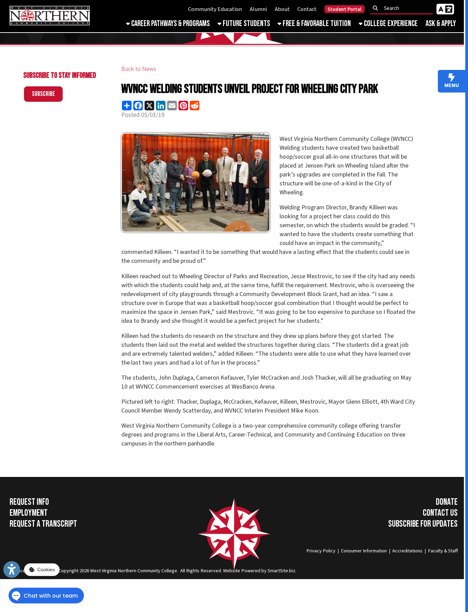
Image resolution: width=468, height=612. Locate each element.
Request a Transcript (43, 523)
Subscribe (43, 94)
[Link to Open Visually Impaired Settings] (11, 569)
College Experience (390, 23)
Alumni (258, 9)
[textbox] (403, 8)
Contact (307, 9)
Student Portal (344, 9)
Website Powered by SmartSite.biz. (259, 570)
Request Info (29, 502)
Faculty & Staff (443, 550)
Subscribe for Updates (423, 523)
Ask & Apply (441, 23)
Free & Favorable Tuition (316, 23)
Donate (447, 502)
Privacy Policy (320, 550)
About (282, 9)
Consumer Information (364, 550)
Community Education (215, 9)
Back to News (138, 68)
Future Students (245, 23)
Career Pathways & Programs (170, 23)
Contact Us (440, 512)
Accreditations (407, 550)
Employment (29, 512)
